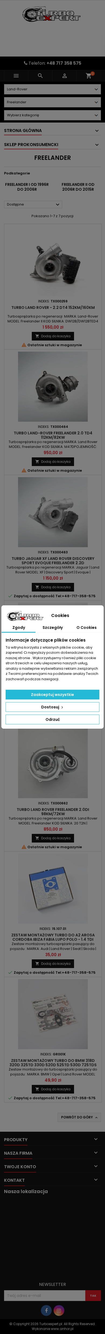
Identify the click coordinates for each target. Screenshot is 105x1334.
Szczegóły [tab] (53, 627)
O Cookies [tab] (86, 627)
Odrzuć (53, 719)
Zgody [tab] (18, 627)
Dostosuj (50, 707)
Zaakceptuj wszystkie (52, 694)
